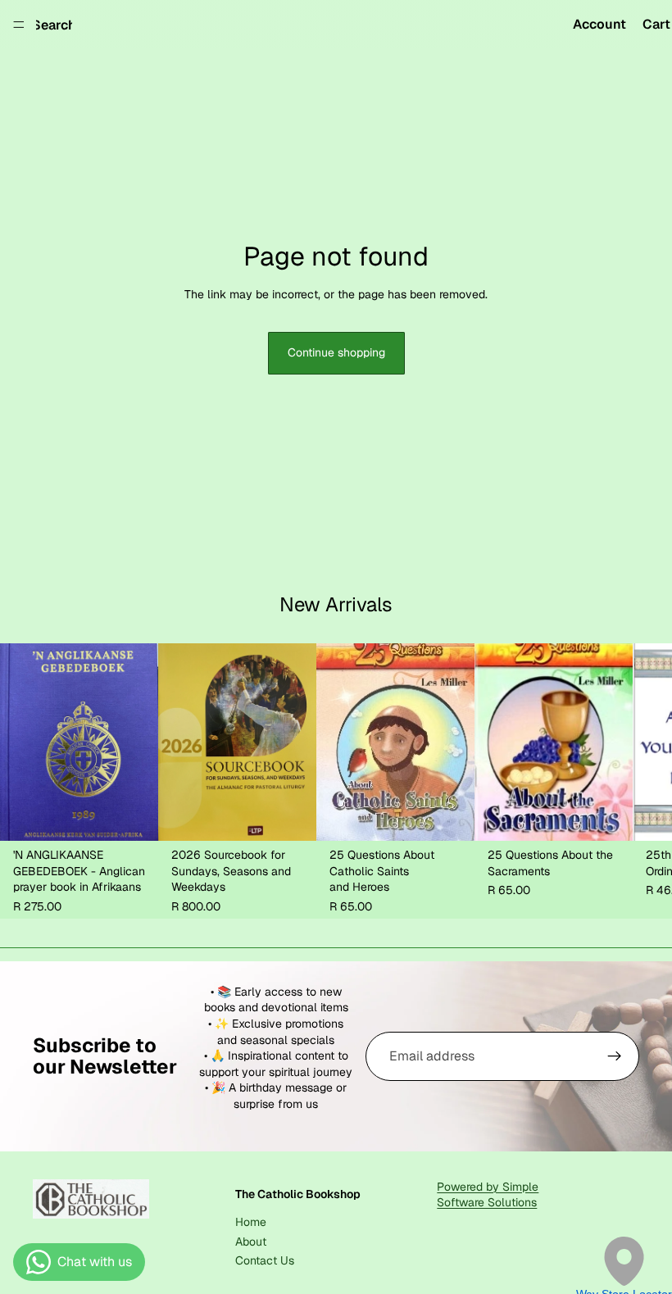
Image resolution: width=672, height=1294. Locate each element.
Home (250, 1222)
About (250, 1241)
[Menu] (19, 24)
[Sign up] (614, 1056)
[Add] (133, 816)
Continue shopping (336, 352)
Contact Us (264, 1260)
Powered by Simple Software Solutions (487, 1194)
